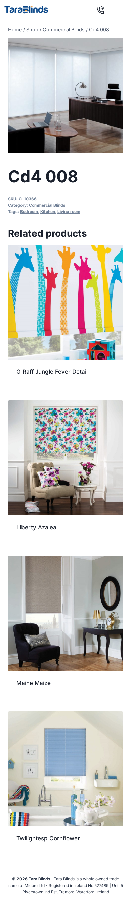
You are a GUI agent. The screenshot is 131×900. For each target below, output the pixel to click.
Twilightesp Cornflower (48, 838)
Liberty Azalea (36, 527)
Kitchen (47, 211)
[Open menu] (120, 10)
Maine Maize (33, 683)
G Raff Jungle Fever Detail (52, 371)
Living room (68, 211)
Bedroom (29, 211)
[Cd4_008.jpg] (65, 95)
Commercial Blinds (47, 205)
